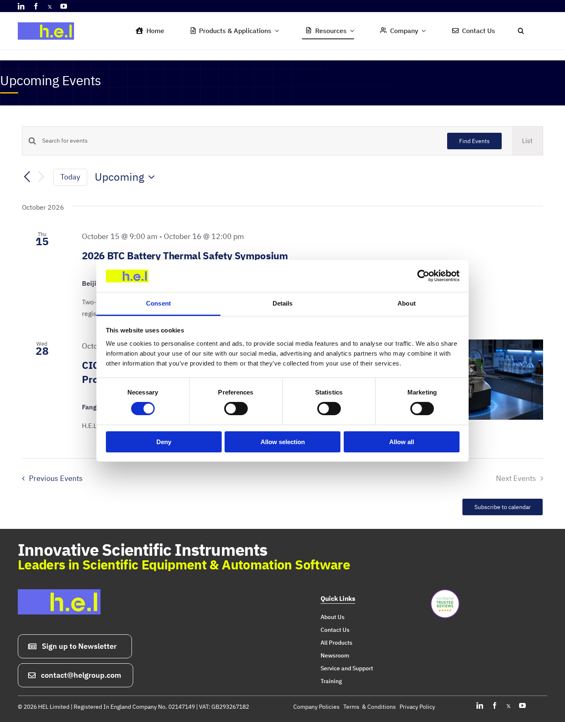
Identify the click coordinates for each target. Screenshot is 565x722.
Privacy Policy (417, 706)
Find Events (474, 141)
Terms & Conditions (369, 706)
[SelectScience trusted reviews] (445, 592)
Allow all (401, 441)
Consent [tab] (158, 303)
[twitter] (50, 6)
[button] (521, 31)
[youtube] (63, 6)
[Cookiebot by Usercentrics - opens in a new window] (423, 276)
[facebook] (36, 6)
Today (70, 177)
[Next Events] (41, 177)
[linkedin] (21, 6)
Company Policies (316, 706)
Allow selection (283, 441)
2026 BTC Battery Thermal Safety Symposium (184, 255)
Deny (163, 441)
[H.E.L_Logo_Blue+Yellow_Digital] (49, 20)
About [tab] (406, 303)
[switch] (236, 408)
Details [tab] (283, 303)
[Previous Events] (27, 177)
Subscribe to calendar (502, 507)
